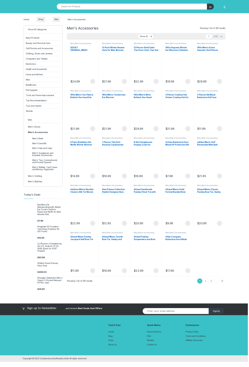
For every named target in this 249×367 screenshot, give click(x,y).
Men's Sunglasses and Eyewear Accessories (42, 154)
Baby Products (32, 38)
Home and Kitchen (34, 74)
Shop (40, 19)
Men (56, 19)
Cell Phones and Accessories (39, 48)
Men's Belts (37, 138)
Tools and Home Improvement (40, 95)
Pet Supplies (31, 90)
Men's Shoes (34, 127)
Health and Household (36, 69)
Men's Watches (35, 181)
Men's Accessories (83, 43)
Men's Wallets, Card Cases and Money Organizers (44, 168)
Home (26, 19)
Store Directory (154, 331)
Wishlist (150, 340)
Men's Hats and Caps (42, 148)
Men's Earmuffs (39, 143)
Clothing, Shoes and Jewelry (39, 53)
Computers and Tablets (37, 58)
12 (222, 281)
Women (29, 111)
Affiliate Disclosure (194, 340)
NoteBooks (31, 85)
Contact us (152, 344)
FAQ (149, 336)
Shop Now (92, 81)
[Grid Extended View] (75, 36)
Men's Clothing (35, 176)
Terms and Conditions (196, 336)
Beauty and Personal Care (38, 43)
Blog (110, 336)
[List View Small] (83, 36)
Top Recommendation (36, 100)
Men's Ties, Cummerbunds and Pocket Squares (44, 161)
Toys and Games (34, 106)
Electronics (31, 64)
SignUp (216, 311)
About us (112, 344)
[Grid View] (71, 36)
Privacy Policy (192, 331)
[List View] (79, 36)
